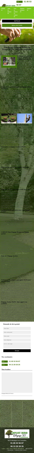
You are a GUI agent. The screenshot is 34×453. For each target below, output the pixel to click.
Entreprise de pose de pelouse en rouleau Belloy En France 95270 (5, 410)
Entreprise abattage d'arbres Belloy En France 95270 (27, 419)
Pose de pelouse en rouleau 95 (16, 12)
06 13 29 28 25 (17, 446)
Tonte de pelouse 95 (9, 11)
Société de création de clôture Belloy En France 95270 (28, 412)
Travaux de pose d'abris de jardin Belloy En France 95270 (27, 405)
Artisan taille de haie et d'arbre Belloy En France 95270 (16, 408)
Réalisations (17, 25)
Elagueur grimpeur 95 (22, 10)
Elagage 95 (3, 9)
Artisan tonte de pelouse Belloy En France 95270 (6, 404)
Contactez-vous (20, 450)
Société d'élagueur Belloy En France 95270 (6, 421)
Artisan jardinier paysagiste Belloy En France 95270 (16, 424)
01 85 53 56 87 (17, 443)
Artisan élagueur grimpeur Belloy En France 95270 (5, 416)
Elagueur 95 (29, 9)
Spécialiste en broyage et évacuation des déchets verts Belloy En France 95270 (16, 417)
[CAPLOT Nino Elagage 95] (17, 434)
